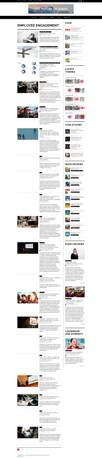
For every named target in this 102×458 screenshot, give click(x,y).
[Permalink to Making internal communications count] (75, 253)
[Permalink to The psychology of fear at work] (67, 212)
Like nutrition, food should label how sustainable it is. (76, 29)
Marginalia (43, 137)
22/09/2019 (79, 53)
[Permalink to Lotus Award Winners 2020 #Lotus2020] (82, 81)
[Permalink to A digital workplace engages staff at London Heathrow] (67, 131)
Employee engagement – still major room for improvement (48, 220)
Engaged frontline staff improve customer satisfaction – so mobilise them (49, 86)
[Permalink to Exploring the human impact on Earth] (67, 169)
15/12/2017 (48, 361)
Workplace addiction (47, 33)
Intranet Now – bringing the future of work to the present (74, 302)
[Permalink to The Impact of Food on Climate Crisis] (67, 52)
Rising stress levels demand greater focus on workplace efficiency (50, 279)
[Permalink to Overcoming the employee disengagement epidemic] (27, 112)
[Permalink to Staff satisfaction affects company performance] (27, 400)
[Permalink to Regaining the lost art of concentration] (67, 176)
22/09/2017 (80, 156)
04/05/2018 (48, 137)
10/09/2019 (79, 59)
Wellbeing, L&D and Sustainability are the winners (47, 66)
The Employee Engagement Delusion (49, 49)
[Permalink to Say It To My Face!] (77, 81)
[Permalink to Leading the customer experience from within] (67, 205)
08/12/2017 (48, 380)
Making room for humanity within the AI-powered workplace (49, 295)
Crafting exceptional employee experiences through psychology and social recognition (48, 247)
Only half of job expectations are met (47, 378)
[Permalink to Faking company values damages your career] (27, 432)
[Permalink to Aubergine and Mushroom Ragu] (67, 45)
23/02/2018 (50, 250)
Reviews (81, 170)
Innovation (42, 292)
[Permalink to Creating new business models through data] (67, 184)
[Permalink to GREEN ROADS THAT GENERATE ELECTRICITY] (82, 90)
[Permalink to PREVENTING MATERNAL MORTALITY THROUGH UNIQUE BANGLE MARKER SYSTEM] (77, 117)
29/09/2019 (80, 46)
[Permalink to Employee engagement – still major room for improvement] (27, 221)
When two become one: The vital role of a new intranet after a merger (77, 154)
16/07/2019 (49, 51)
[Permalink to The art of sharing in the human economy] (67, 191)
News (41, 128)
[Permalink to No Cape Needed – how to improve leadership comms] (67, 198)
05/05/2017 (76, 304)
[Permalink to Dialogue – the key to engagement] (67, 234)
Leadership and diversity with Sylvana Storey (74, 353)
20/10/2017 (80, 149)
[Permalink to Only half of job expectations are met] (27, 381)
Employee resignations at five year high (48, 413)
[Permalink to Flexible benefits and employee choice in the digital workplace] (67, 139)
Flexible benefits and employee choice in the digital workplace (76, 138)
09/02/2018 (50, 298)
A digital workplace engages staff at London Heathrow (77, 130)
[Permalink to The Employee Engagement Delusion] (27, 51)
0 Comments (82, 283)
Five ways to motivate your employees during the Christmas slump (49, 339)
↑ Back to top (82, 455)
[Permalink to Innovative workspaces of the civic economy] (67, 226)
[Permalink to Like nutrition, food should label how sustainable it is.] (67, 29)
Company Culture (47, 31)
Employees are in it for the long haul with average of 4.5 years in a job (49, 358)
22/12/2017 (48, 342)
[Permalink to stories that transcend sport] (82, 99)
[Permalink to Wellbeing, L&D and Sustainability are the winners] (27, 68)
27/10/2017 (48, 415)
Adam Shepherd (74, 46)
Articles (41, 31)
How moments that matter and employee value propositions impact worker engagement (49, 199)
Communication (71, 77)
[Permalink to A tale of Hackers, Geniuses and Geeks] (67, 219)
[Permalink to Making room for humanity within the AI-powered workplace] (27, 297)
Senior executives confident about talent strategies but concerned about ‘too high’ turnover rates (49, 133)
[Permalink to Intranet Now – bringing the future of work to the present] (75, 291)
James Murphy (44, 51)
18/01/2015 (76, 355)
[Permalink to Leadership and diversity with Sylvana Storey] (75, 343)
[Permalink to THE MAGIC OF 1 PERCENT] (82, 117)
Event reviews (68, 260)
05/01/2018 (48, 323)
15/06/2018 (50, 89)
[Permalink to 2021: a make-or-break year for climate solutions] (70, 108)
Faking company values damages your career (47, 429)
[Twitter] (81, 1)
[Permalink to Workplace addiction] (27, 37)
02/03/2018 (48, 202)
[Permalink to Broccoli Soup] (67, 60)
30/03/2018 (48, 178)
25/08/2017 (76, 265)
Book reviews (42, 106)
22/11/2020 (79, 31)
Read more (67, 283)
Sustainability (70, 104)
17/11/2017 (48, 399)
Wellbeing (55, 46)
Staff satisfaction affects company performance (49, 397)
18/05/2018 (50, 111)
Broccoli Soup (74, 58)
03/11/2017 (80, 140)
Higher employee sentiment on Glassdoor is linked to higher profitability (49, 176)
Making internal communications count (74, 263)
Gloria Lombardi (44, 89)
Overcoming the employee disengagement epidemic (48, 109)
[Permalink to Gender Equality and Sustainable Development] (77, 108)
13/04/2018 (48, 161)
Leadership (42, 242)
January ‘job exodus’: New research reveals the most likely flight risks (49, 320)
